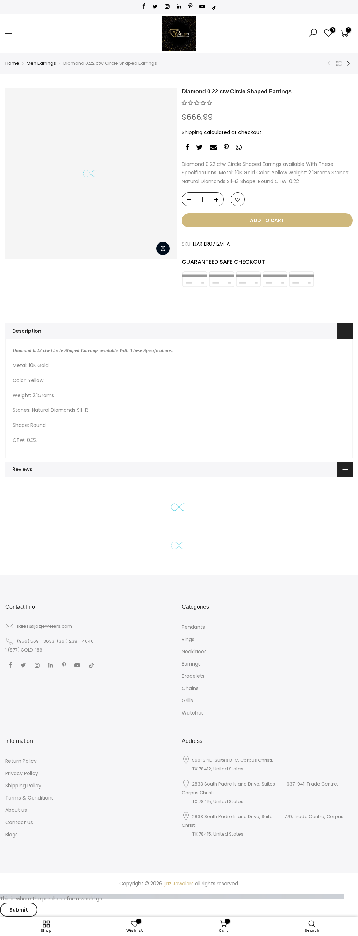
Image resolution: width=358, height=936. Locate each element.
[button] (197, 102)
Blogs (11, 834)
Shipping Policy (23, 785)
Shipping (192, 132)
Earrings (191, 663)
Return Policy (21, 761)
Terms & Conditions (29, 797)
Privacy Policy (21, 773)
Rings (188, 639)
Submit (18, 909)
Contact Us (19, 822)
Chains (190, 688)
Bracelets (193, 676)
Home (12, 63)
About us (16, 810)
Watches (193, 712)
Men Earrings (41, 63)
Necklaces (194, 651)
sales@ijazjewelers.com (44, 626)
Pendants (193, 627)
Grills (187, 700)
